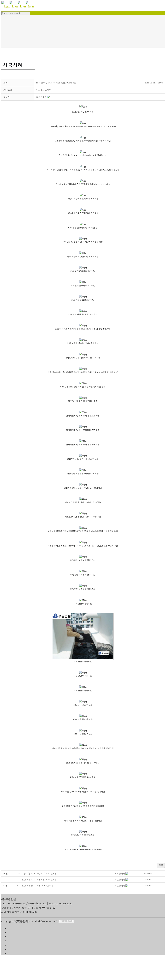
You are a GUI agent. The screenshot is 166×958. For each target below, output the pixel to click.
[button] (41, 97)
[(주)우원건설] (17, 6)
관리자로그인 (66, 921)
